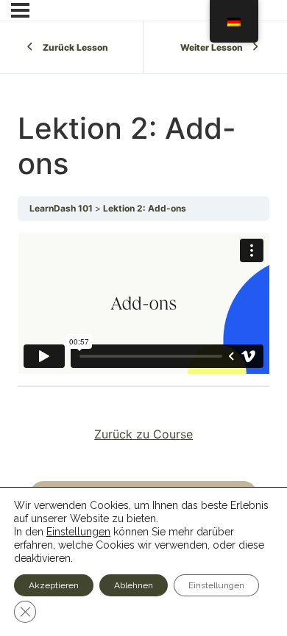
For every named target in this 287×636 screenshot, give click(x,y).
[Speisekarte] (20, 10)
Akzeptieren (54, 585)
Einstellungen (78, 532)
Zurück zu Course (143, 434)
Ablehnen (133, 585)
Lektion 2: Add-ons (144, 208)
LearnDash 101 (62, 208)
